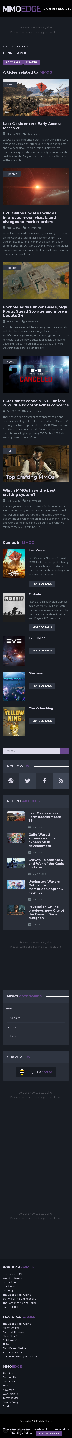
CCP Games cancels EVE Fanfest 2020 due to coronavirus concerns (36, 403)
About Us (8, 1373)
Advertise (8, 1389)
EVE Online (37, 638)
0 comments (34, 133)
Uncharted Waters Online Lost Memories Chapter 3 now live (45, 887)
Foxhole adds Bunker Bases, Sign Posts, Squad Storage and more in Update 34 (36, 311)
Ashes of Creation (13, 1332)
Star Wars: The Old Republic (19, 1298)
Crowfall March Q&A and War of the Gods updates (46, 863)
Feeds (6, 1406)
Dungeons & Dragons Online (20, 1356)
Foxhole (35, 594)
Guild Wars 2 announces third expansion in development (42, 840)
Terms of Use (11, 1398)
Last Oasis (37, 550)
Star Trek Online (12, 1307)
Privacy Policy (10, 1402)
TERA (6, 1344)
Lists (13, 1036)
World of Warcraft (13, 1278)
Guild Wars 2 (10, 1286)
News (9, 1008)
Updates (15, 1018)
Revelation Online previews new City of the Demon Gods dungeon (46, 912)
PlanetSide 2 (10, 1336)
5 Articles (13, 62)
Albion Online (11, 1327)
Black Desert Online (14, 1348)
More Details (42, 583)
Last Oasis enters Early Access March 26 (32, 125)
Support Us (9, 1377)
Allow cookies (49, 1433)
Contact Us (9, 1381)
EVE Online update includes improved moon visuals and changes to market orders (29, 217)
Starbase (36, 673)
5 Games (31, 62)
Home (6, 46)
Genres (20, 46)
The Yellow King (41, 708)
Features (11, 1027)
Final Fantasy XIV (12, 1274)
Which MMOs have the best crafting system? (29, 492)
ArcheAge (8, 1290)
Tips (5, 1385)
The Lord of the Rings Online (19, 1303)
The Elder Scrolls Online (17, 1294)
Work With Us (11, 1394)
